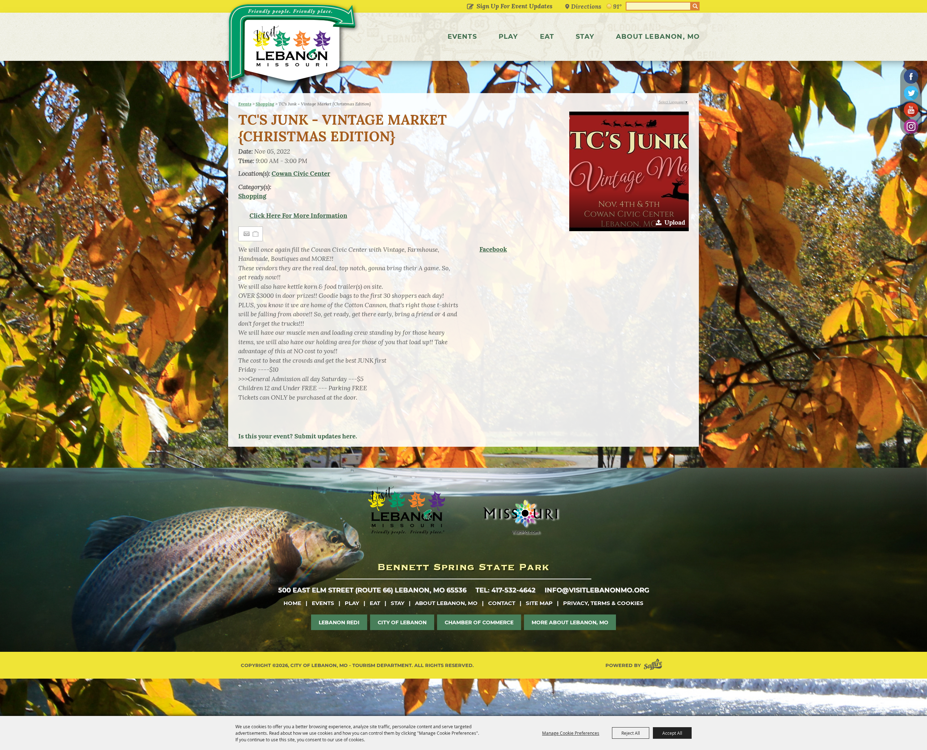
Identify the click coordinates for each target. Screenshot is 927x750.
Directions (586, 6)
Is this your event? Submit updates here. (297, 436)
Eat (547, 37)
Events (462, 37)
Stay (585, 37)
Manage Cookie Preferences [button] (570, 733)
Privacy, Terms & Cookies (603, 603)
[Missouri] (520, 516)
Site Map (539, 603)
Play (508, 37)
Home (292, 603)
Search (695, 6)
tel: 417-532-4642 (505, 590)
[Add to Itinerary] (256, 234)
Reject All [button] (630, 733)
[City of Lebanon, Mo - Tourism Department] (293, 45)
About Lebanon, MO (658, 37)
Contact (501, 603)
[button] (629, 171)
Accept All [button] (672, 733)
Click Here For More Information (298, 216)
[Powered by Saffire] (654, 665)
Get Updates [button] (470, 7)
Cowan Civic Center (301, 174)
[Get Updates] (508, 6)
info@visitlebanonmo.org (597, 590)
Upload (674, 222)
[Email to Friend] (246, 233)
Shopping (265, 104)
